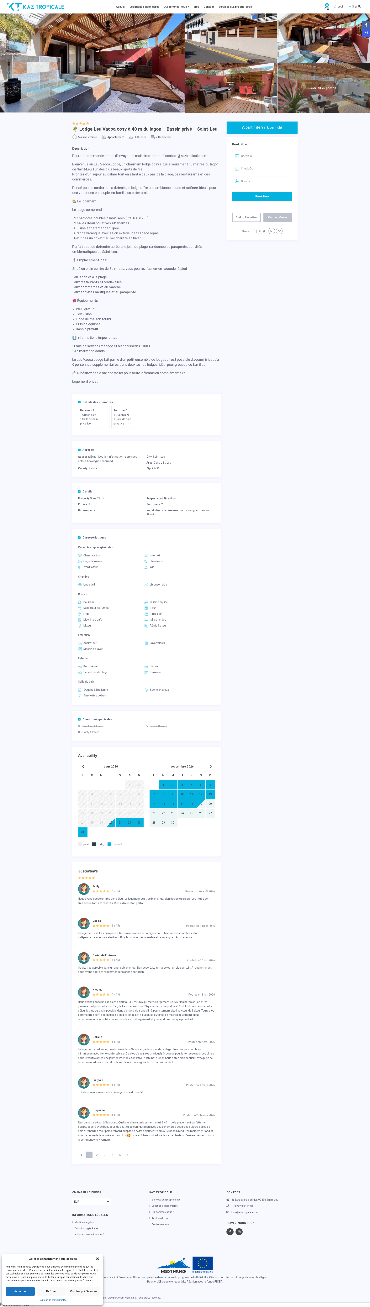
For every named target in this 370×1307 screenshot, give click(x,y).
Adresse (88, 449)
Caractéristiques (94, 537)
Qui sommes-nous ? (176, 6)
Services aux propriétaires (235, 6)
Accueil (120, 6)
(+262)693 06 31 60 (242, 1206)
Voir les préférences (83, 1291)
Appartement (115, 137)
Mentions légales (84, 1222)
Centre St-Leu (162, 462)
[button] (97, 1259)
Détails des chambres (97, 402)
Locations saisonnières (144, 6)
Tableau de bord (161, 1218)
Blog (196, 6)
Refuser (51, 1291)
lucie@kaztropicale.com (244, 1212)
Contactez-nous (160, 1224)
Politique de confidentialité (52, 1300)
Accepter (20, 1291)
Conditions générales (97, 719)
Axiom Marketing (126, 1297)
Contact (209, 6)
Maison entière (87, 137)
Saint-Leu (159, 456)
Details (87, 491)
